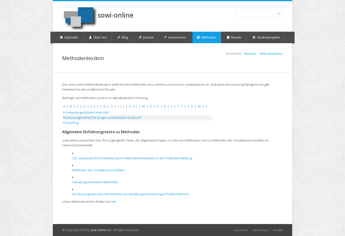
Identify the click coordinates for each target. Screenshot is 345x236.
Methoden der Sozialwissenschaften (98, 170)
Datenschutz (260, 230)
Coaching (71, 123)
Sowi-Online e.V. (100, 230)
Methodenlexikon (271, 54)
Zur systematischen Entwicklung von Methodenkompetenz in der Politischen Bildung (132, 158)
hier (114, 201)
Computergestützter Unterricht (87, 112)
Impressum (241, 230)
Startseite (250, 54)
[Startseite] (79, 18)
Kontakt (278, 230)
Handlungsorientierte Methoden (95, 182)
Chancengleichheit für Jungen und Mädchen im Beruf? (103, 117)
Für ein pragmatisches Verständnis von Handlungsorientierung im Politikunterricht (130, 194)
